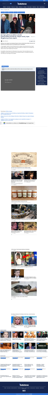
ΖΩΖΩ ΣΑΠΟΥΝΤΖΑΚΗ (21, 12)
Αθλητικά (21, 6)
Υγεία (38, 6)
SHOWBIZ (3, 12)
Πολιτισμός (29, 6)
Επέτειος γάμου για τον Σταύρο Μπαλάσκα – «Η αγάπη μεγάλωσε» (42, 81)
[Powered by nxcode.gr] (30, 394)
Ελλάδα (4, 6)
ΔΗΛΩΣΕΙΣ (16, 12)
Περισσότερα (42, 6)
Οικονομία (9, 6)
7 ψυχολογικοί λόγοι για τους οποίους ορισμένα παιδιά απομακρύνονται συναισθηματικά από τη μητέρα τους (42, 72)
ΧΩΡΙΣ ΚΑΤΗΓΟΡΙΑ (41, 75)
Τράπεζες (34, 6)
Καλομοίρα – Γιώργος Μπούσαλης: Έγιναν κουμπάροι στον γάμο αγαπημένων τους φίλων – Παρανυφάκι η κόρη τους (42, 85)
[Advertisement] (18, 60)
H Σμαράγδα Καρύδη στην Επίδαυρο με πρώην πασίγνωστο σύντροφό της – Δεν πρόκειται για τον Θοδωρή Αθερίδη (42, 77)
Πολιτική (13, 6)
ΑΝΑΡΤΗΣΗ (11, 12)
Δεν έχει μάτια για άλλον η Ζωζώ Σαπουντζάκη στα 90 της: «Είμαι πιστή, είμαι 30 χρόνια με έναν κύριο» (17, 69)
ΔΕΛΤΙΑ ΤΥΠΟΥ (24, 388)
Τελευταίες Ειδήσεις (5, 0)
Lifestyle (25, 6)
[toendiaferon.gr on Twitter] (44, 0)
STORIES (7, 12)
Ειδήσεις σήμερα (9, 111)
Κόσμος (17, 6)
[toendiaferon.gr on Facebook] (43, 0)
